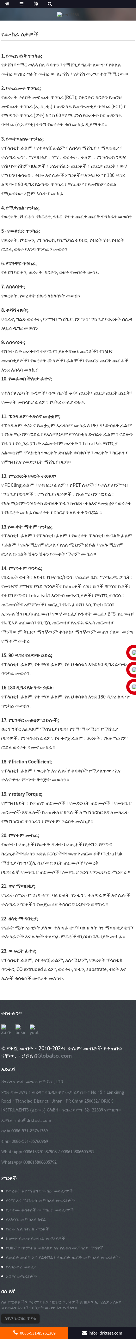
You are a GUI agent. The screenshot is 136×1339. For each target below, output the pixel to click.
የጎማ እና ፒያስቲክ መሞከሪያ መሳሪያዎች (40, 1200)
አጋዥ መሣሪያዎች (21, 1276)
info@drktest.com (33, 1120)
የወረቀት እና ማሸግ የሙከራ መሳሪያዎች (39, 1191)
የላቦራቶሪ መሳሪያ (21, 1267)
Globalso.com (54, 1055)
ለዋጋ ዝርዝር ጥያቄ (20, 1318)
